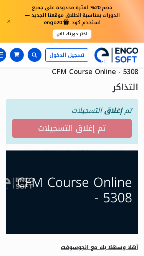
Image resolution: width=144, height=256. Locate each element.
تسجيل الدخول (67, 55)
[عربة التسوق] (17, 54)
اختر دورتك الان (72, 34)
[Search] (34, 55)
